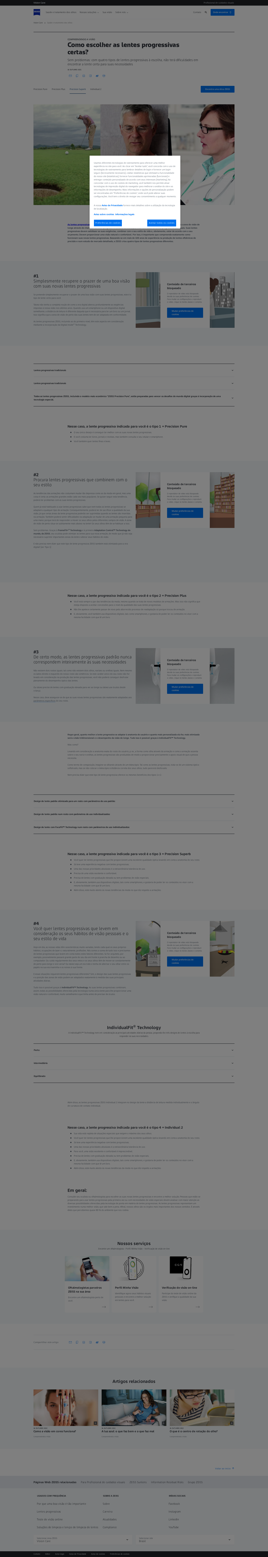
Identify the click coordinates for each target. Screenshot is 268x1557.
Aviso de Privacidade (112, 205)
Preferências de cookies (107, 223)
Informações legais (124, 214)
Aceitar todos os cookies (162, 223)
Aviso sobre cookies (104, 214)
